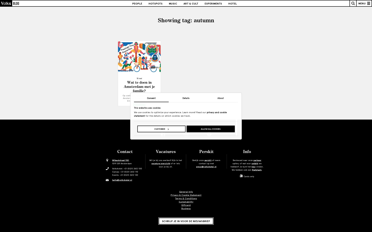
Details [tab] (186, 98)
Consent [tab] (151, 98)
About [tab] (221, 98)
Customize (159, 129)
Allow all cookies (211, 129)
